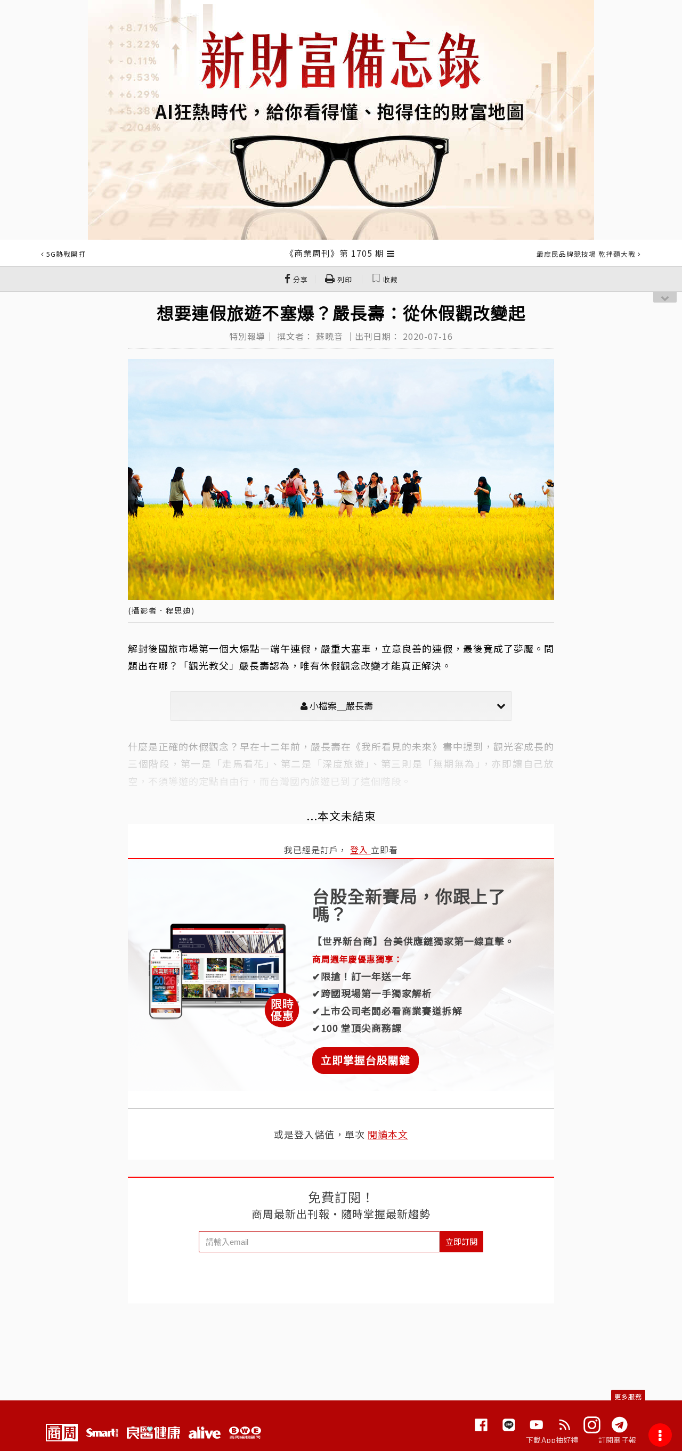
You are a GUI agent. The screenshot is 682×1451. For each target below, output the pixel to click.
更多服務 (628, 1396)
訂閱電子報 (617, 1439)
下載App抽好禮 (552, 1439)
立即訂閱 (461, 1241)
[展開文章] (391, 253)
